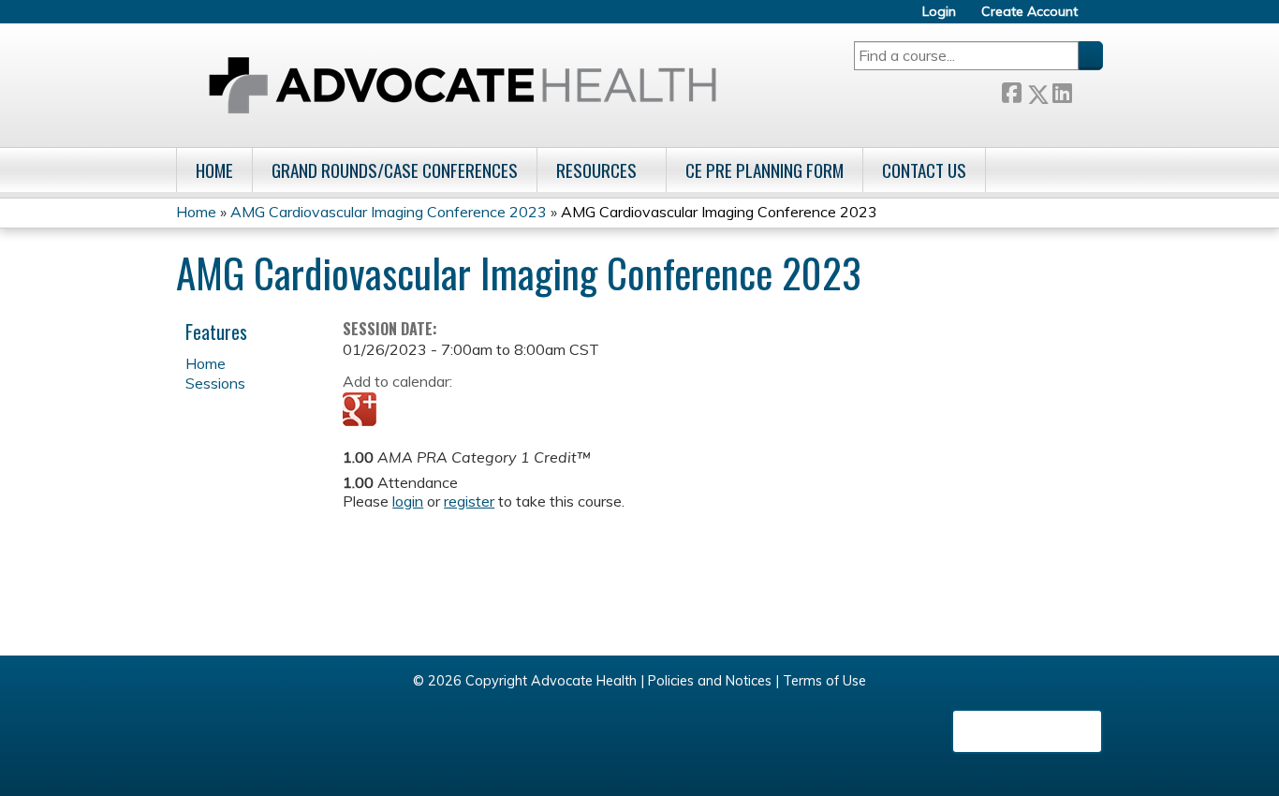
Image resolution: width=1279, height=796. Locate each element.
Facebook (1011, 90)
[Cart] (1097, 18)
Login (939, 12)
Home (214, 170)
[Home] (462, 85)
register (469, 501)
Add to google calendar (362, 411)
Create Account (1029, 12)
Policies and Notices (710, 680)
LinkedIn (1061, 90)
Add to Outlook (491, 411)
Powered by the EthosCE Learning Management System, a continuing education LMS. (1027, 731)
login (407, 501)
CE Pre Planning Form (764, 170)
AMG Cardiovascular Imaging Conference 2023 (388, 211)
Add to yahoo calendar (404, 411)
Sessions (215, 383)
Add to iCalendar (446, 410)
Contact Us (924, 170)
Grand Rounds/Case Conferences (395, 170)
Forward (1087, 90)
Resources (596, 170)
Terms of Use (824, 680)
